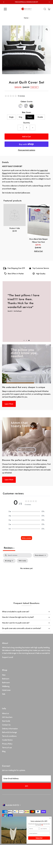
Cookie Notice (7, 740)
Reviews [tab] (9, 547)
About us (5, 713)
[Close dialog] (50, 818)
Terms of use (7, 747)
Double (40, 117)
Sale (3, 694)
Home (26, 18)
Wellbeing (5, 686)
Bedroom (5, 679)
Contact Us (6, 725)
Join (26, 786)
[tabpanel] (26, 574)
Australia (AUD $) (12, 805)
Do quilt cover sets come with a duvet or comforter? (21, 628)
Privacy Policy (7, 744)
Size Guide (6, 721)
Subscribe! (39, 838)
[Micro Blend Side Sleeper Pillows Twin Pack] (38, 220)
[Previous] (6, 29)
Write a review (26, 538)
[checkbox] (22, 560)
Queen (29, 117)
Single (11, 117)
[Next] (12, 29)
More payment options (26, 150)
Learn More (9, 404)
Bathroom (6, 682)
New (3, 675)
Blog (3, 751)
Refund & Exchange (9, 732)
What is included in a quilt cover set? (15, 611)
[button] (26, 511)
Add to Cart (26, 136)
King (20, 117)
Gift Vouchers (7, 717)
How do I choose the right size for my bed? (18, 617)
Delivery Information (10, 728)
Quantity (26, 123)
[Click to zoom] (47, 29)
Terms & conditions (9, 736)
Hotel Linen (6, 690)
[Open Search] (45, 9)
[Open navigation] (8, 9)
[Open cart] (49, 9)
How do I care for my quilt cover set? (15, 623)
